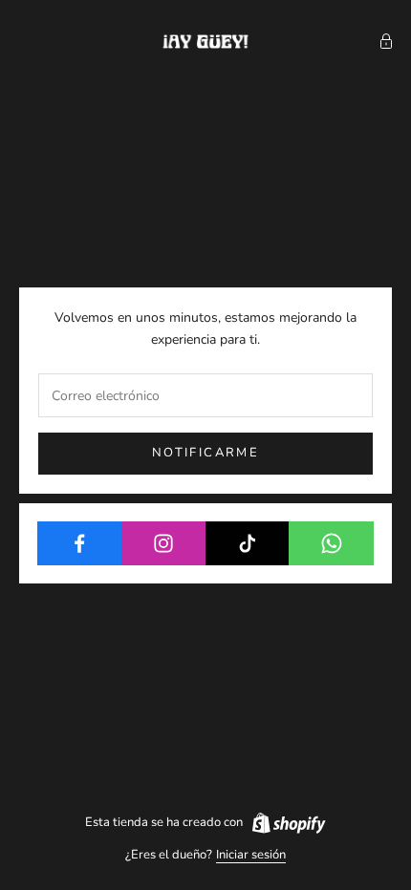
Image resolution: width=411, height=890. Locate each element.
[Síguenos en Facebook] (79, 543)
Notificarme (205, 452)
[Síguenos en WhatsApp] (331, 543)
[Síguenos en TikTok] (248, 543)
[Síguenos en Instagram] (164, 543)
